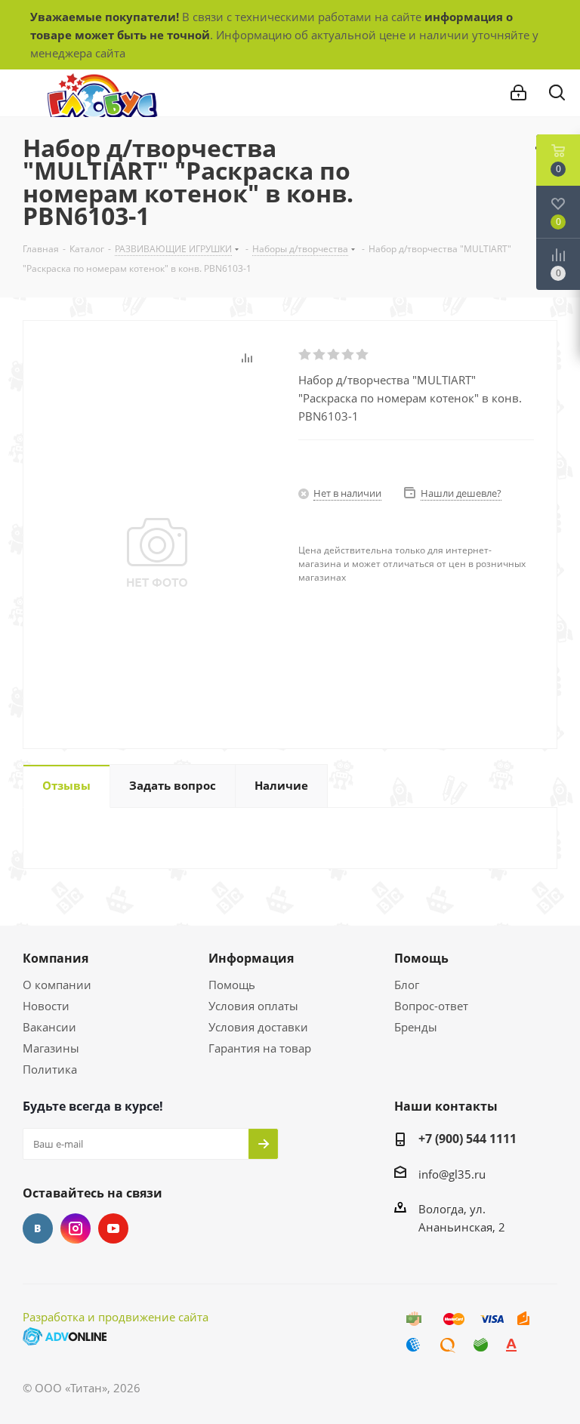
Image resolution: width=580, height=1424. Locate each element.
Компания (55, 958)
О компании (57, 984)
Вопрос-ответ (431, 1005)
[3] (334, 355)
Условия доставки (258, 1026)
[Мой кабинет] (518, 92)
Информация (251, 958)
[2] (320, 355)
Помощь (231, 984)
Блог (406, 984)
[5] (363, 355)
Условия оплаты (253, 1005)
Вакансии (49, 1026)
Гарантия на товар (259, 1048)
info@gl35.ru (452, 1174)
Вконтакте (38, 1228)
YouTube (113, 1228)
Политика (50, 1069)
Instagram (75, 1228)
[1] (305, 355)
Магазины (51, 1048)
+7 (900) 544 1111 (467, 1138)
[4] (348, 355)
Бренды (415, 1026)
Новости (46, 1005)
